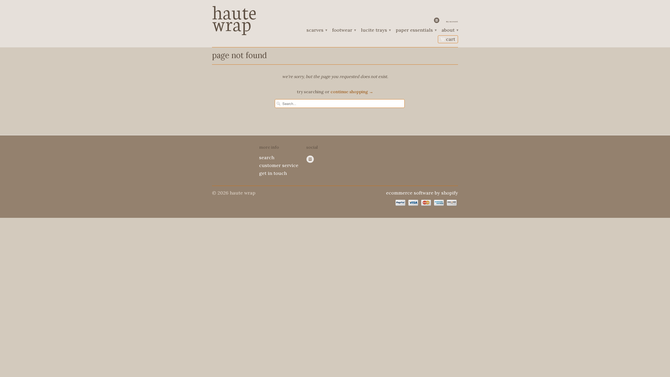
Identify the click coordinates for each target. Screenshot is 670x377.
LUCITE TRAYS (375, 30)
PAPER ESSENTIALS (416, 30)
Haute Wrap (234, 16)
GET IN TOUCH (273, 173)
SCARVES (316, 30)
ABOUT (450, 30)
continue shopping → (352, 91)
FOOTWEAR (344, 30)
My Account (452, 21)
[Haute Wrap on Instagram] (437, 21)
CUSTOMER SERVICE (278, 165)
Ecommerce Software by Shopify (422, 193)
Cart (450, 39)
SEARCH (266, 157)
